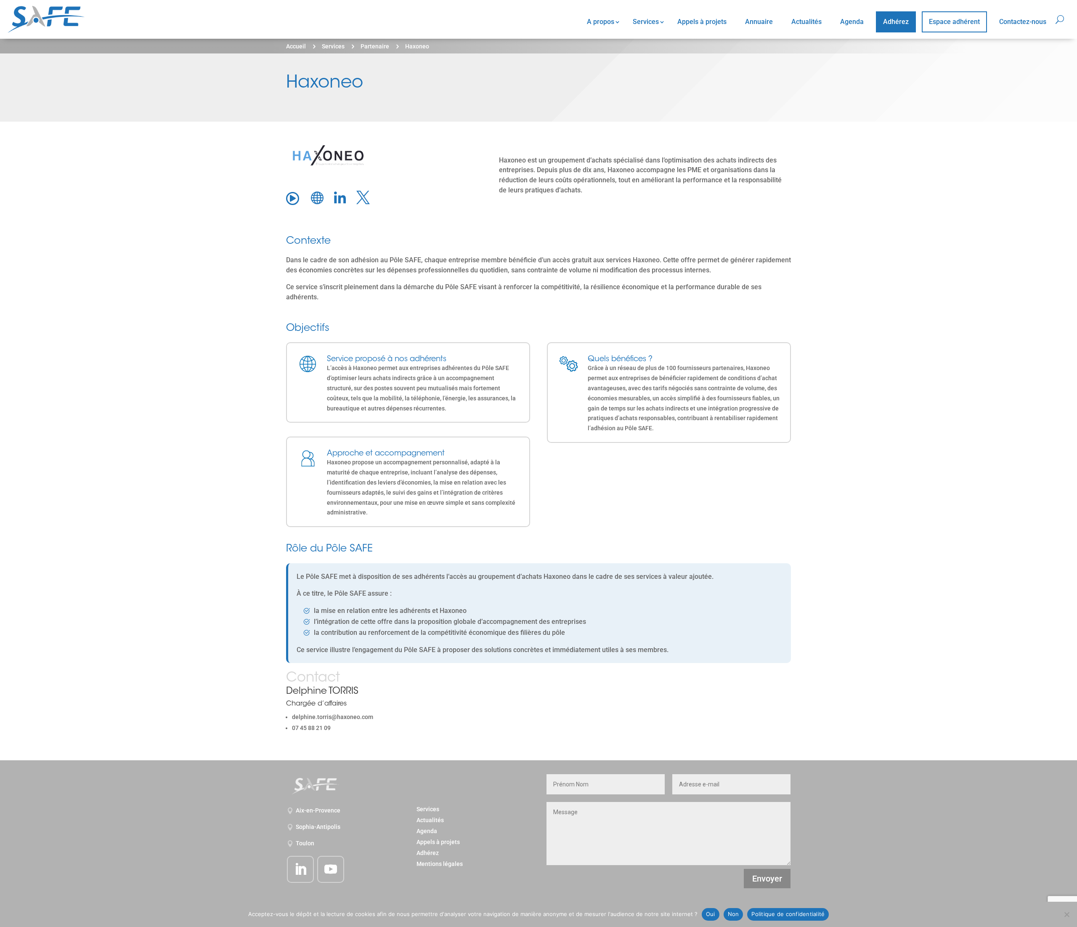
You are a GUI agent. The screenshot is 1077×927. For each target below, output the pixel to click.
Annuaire (759, 22)
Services (646, 22)
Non (733, 914)
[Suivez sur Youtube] (330, 869)
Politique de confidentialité (788, 914)
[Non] (1066, 914)
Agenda (852, 22)
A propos (600, 22)
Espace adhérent (954, 22)
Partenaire (375, 46)
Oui (710, 914)
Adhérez (896, 22)
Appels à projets (702, 22)
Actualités (806, 22)
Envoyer (767, 879)
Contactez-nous (1022, 22)
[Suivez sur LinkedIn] (300, 869)
